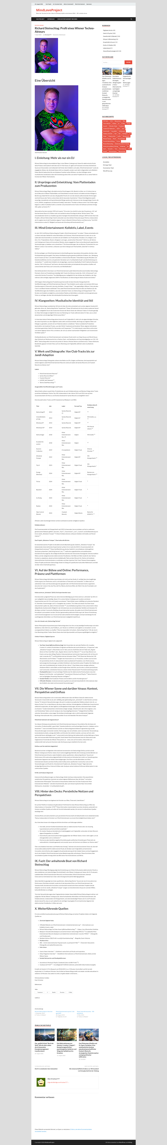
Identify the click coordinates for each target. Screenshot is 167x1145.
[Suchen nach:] (117, 62)
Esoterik (105, 126)
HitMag (130, 1142)
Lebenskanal (107, 48)
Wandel (105, 151)
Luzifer (119, 136)
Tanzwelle (110, 149)
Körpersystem (112, 136)
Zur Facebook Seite (57, 4)
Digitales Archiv (108, 30)
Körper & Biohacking (109, 39)
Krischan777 (48, 34)
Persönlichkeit (121, 138)
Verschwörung (122, 149)
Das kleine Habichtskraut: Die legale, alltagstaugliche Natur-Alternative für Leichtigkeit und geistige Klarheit (117, 84)
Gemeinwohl (106, 131)
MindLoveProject (49, 10)
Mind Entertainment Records (67, 19)
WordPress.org (107, 171)
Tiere (116, 149)
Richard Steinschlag (108, 143)
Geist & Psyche (107, 33)
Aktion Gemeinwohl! (68, 4)
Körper (105, 136)
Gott (115, 133)
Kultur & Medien (39, 25)
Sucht (104, 149)
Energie (129, 123)
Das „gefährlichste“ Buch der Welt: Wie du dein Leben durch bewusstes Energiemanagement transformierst (44, 1047)
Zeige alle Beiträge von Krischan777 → (58, 1082)
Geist (123, 128)
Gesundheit (114, 131)
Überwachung (121, 151)
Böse (124, 121)
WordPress (122, 1142)
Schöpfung (122, 146)
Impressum (89, 4)
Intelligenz (125, 133)
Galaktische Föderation (109, 128)
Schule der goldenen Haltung (122, 143)
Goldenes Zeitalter (108, 133)
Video (129, 149)
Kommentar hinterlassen (59, 34)
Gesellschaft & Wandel (110, 36)
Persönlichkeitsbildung (109, 141)
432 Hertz (105, 121)
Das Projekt (48, 4)
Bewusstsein (118, 121)
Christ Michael (107, 123)
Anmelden (106, 162)
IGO (119, 133)
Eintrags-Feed (107, 165)
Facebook (121, 126)
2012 (111, 121)
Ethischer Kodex (113, 126)
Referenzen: (38, 984)
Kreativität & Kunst (109, 42)
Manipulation (126, 136)
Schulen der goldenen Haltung (110, 146)
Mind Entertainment (80, 4)
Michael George (107, 138)
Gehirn (118, 128)
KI (130, 133)
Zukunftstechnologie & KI (110, 51)
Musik (114, 138)
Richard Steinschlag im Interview (43, 1011)
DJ (119, 123)
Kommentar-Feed (108, 168)
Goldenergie (122, 131)
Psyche (118, 141)
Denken (114, 123)
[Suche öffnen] (131, 19)
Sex (128, 146)
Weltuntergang (113, 151)
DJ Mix (123, 123)
